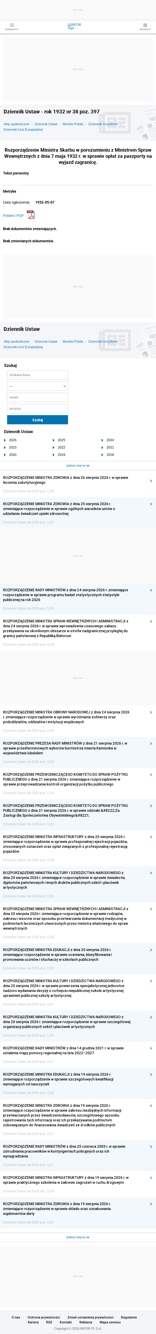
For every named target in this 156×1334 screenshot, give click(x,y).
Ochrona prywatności (44, 1317)
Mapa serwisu (110, 1322)
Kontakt (66, 1322)
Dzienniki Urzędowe (103, 124)
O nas (16, 1317)
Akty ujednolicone (16, 124)
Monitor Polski (73, 124)
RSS (49, 1322)
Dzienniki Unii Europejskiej (23, 129)
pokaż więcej (76, 1237)
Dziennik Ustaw (46, 124)
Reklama (85, 1322)
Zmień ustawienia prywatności (90, 1317)
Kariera (33, 1322)
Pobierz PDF (13, 216)
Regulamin (129, 1317)
